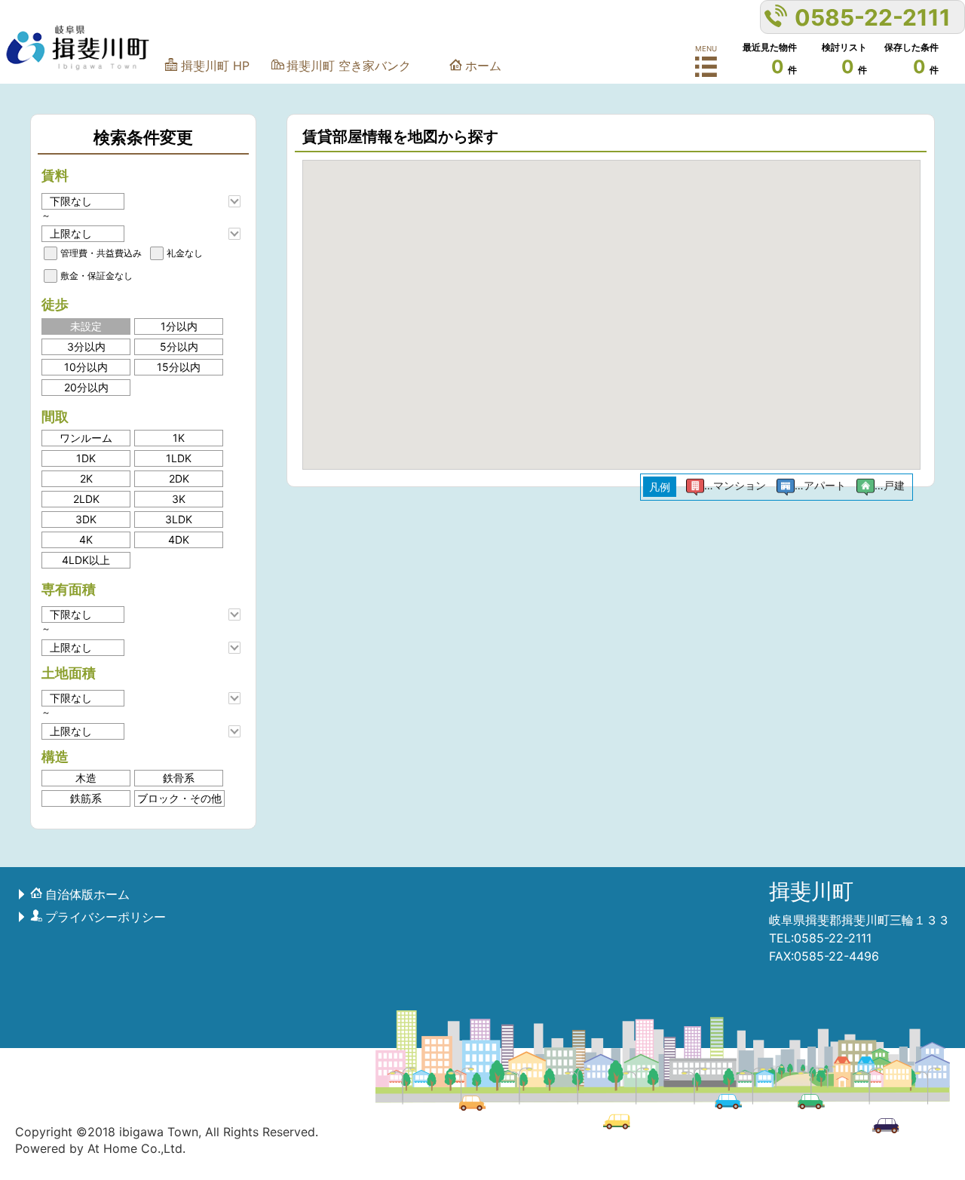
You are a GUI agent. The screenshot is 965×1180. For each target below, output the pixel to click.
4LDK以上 (86, 559)
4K (86, 539)
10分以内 (86, 366)
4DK (178, 539)
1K (179, 437)
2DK (179, 478)
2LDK (86, 498)
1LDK (178, 458)
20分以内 (86, 387)
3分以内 (86, 346)
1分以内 (179, 326)
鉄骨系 (179, 777)
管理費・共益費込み (101, 253)
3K (178, 498)
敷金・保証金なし (96, 275)
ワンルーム (86, 437)
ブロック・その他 (179, 798)
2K (86, 478)
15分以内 (179, 366)
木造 (85, 777)
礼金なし (185, 253)
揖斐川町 (811, 891)
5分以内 (179, 346)
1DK (86, 458)
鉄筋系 (86, 798)
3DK (85, 519)
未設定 (86, 326)
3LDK (178, 519)
